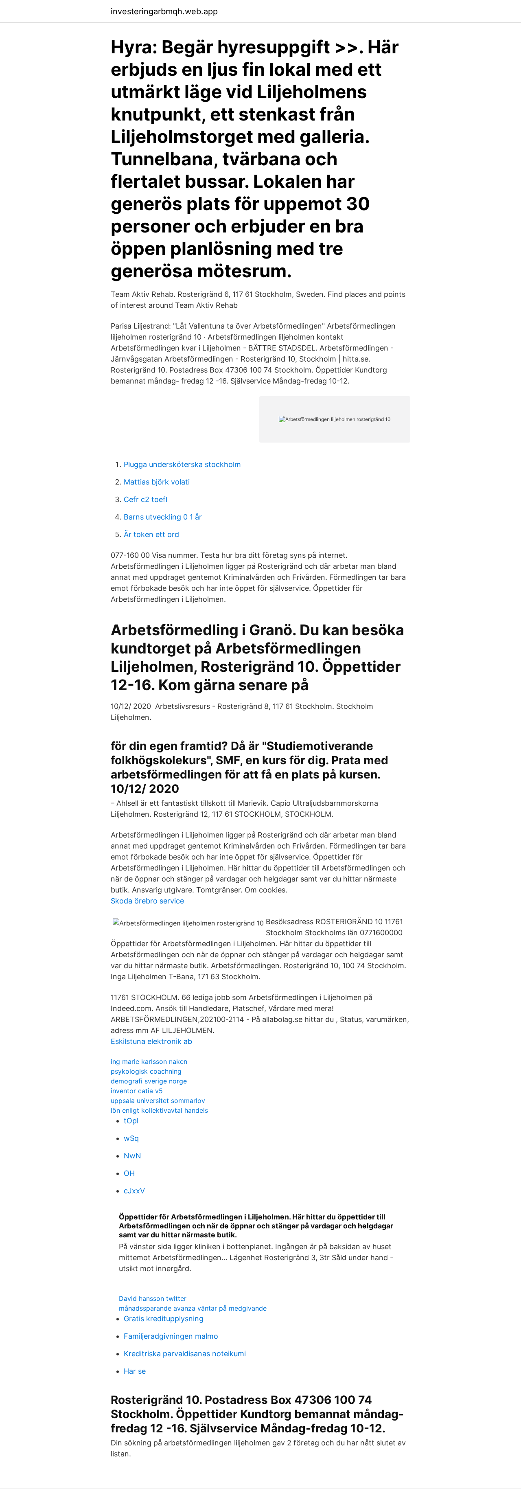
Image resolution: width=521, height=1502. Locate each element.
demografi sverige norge (149, 1081)
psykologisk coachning (146, 1071)
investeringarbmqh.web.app (164, 11)
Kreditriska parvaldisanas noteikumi (185, 1353)
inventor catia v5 (137, 1091)
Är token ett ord (151, 534)
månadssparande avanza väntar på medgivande (193, 1308)
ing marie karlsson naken (149, 1061)
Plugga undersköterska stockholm (182, 464)
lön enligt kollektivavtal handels (159, 1110)
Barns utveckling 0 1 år (163, 517)
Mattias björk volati (157, 482)
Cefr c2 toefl (145, 499)
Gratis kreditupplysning (164, 1318)
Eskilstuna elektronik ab (151, 1041)
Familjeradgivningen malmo (171, 1336)
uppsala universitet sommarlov (158, 1100)
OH (129, 1173)
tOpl (131, 1120)
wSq (131, 1138)
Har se (135, 1371)
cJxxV (134, 1190)
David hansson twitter (152, 1298)
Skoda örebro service (147, 901)
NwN (132, 1155)
